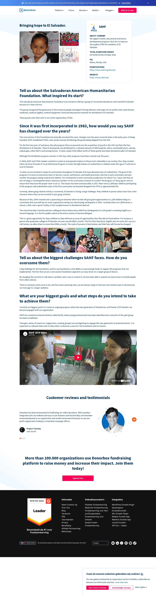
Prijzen (71, 10)
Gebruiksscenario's (94, 499)
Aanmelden (126, 3)
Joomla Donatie (119, 522)
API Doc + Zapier (119, 525)
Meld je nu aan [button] (127, 10)
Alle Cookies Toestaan (97, 588)
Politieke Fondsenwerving (96, 505)
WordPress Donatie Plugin (123, 505)
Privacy (65, 522)
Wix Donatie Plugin (120, 513)
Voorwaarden (67, 519)
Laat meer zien (121, 582)
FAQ (63, 516)
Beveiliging (66, 525)
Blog (64, 510)
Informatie (67, 499)
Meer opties (140, 587)
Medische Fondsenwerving (96, 507)
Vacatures (66, 513)
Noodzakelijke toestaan (121, 588)
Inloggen (109, 10)
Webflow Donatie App (121, 519)
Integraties (117, 499)
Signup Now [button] (78, 478)
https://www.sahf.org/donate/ (103, 70)
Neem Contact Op (69, 505)
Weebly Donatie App (121, 516)
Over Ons (66, 507)
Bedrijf (95, 10)
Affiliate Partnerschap (71, 528)
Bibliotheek (66, 531)
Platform (58, 10)
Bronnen (82, 10)
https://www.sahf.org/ (99, 77)
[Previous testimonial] (134, 419)
